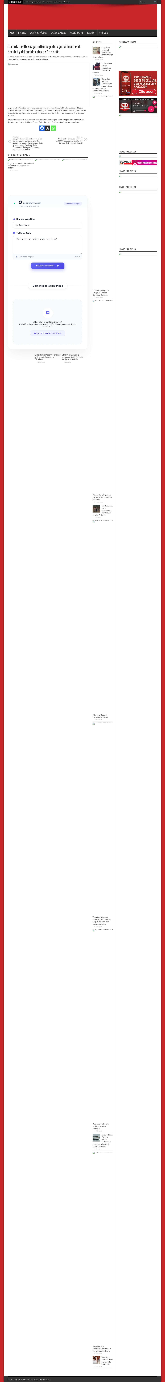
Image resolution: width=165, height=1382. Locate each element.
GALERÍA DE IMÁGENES (38, 32)
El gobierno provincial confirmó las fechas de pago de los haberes (47, 2)
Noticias (22, 32)
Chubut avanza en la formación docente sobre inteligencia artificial (72, 357)
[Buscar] (155, 2)
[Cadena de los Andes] (44, 23)
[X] (47, 128)
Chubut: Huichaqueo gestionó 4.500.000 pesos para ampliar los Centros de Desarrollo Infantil (68, 140)
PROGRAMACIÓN (76, 32)
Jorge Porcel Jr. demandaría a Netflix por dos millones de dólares (102, 1348)
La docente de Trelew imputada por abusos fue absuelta (102, 68)
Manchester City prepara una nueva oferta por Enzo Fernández (102, 497)
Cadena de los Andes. (41, 1379)
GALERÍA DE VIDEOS (58, 32)
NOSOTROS (91, 32)
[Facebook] (42, 128)
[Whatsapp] (53, 128)
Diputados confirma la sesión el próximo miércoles (101, 1126)
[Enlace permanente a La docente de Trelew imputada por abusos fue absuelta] (96, 69)
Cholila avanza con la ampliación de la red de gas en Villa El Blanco (103, 510)
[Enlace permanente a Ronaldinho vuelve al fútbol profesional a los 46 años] (96, 1363)
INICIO (12, 32)
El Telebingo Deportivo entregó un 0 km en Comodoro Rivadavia (47, 357)
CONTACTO (103, 32)
